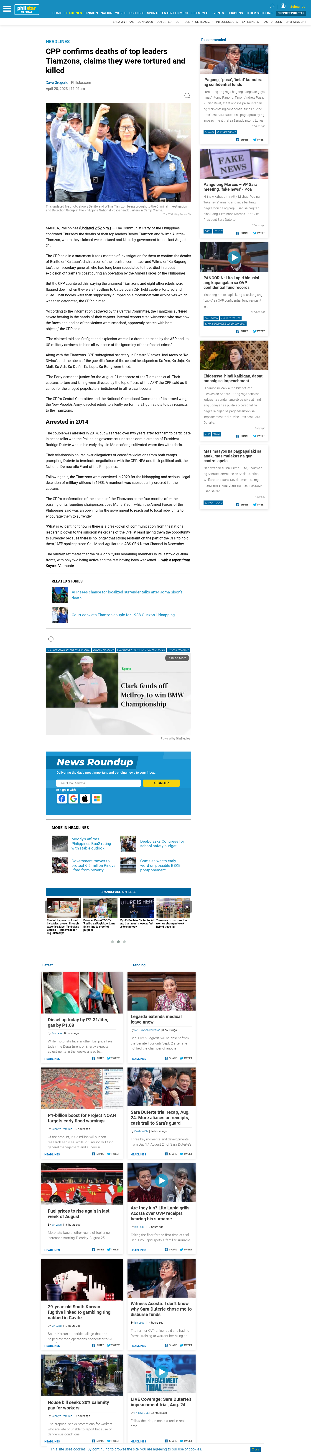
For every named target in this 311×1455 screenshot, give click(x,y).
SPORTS (153, 13)
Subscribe (297, 6)
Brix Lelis (56, 1033)
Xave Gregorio (57, 82)
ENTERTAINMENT (175, 13)
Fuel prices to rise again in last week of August (79, 1213)
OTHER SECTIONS (258, 13)
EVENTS (218, 13)
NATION (107, 13)
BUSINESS (136, 13)
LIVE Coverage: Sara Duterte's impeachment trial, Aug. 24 (161, 1401)
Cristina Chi (141, 1131)
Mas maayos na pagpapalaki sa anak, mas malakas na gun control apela (232, 456)
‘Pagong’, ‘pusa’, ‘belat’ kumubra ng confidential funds (233, 82)
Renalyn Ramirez (61, 1129)
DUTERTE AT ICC (168, 21)
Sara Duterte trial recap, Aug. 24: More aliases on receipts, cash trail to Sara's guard (160, 1117)
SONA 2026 (145, 21)
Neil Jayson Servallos (147, 1030)
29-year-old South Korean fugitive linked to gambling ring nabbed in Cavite (79, 1312)
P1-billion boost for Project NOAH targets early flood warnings (82, 1118)
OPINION (91, 13)
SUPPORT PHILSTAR (291, 13)
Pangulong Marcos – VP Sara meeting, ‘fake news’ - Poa (230, 187)
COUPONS (235, 13)
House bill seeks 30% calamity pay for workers (78, 1405)
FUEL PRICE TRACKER (197, 21)
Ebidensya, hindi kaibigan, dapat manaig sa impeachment (233, 378)
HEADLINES (73, 13)
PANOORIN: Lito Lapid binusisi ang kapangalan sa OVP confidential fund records (231, 282)
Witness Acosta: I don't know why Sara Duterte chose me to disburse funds (161, 1309)
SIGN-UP (161, 783)
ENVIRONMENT (296, 21)
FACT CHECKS (272, 21)
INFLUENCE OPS (227, 21)
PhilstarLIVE (141, 1412)
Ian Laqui (139, 1227)
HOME (57, 13)
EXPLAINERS (250, 21)
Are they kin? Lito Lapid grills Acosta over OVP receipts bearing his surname (160, 1213)
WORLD (120, 13)
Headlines (58, 41)
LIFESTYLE (199, 13)
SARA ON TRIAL (123, 21)
